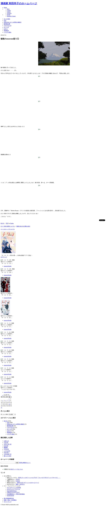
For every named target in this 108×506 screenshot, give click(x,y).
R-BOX (18, 481)
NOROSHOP (10, 495)
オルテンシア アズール (13, 489)
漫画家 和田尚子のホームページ (19, 3)
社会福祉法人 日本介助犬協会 (16, 494)
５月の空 (6, 449)
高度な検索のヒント (25, 462)
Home (5, 7)
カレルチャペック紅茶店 (14, 487)
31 (1, 407)
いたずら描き (7, 32)
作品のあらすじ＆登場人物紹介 (13, 22)
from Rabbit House (12, 491)
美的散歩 (6, 30)
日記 (5, 20)
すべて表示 (7, 19)
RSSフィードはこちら (16, 469)
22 (9, 404)
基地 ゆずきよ (20, 484)
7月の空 (6, 442)
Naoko (12, 223)
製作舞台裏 (7, 24)
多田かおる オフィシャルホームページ (28, 482)
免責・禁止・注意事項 (10, 500)
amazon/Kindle (7, 266)
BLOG (2, 223)
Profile (8, 14)
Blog (8, 9)
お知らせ (6, 441)
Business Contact (11, 16)
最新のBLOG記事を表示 (23, 226)
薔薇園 (6, 447)
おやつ (6, 29)
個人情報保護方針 (9, 498)
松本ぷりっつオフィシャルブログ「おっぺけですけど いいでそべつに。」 (39, 477)
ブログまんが (7, 25)
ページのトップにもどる (8, 229)
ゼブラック (4, 257)
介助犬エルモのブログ (13, 492)
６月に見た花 (7, 444)
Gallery (9, 12)
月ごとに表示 (4, 414)
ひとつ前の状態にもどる (8, 226)
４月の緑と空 (7, 454)
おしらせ (6, 27)
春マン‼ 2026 (7, 456)
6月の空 (6, 446)
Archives (9, 13)
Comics (9, 10)
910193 (18, 479)
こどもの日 (7, 451)
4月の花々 (6, 452)
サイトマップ (7, 501)
